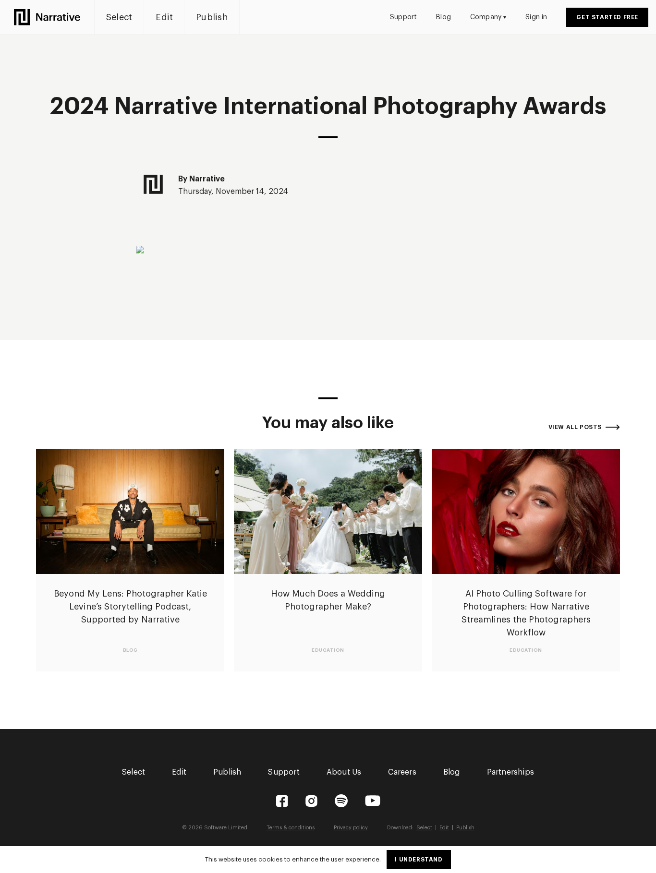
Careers (402, 772)
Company (485, 17)
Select (119, 17)
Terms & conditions (291, 827)
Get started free (607, 17)
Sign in (536, 17)
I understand (418, 859)
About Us (344, 772)
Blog (443, 17)
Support (403, 17)
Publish (212, 17)
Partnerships (510, 772)
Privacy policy (351, 827)
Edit (164, 17)
